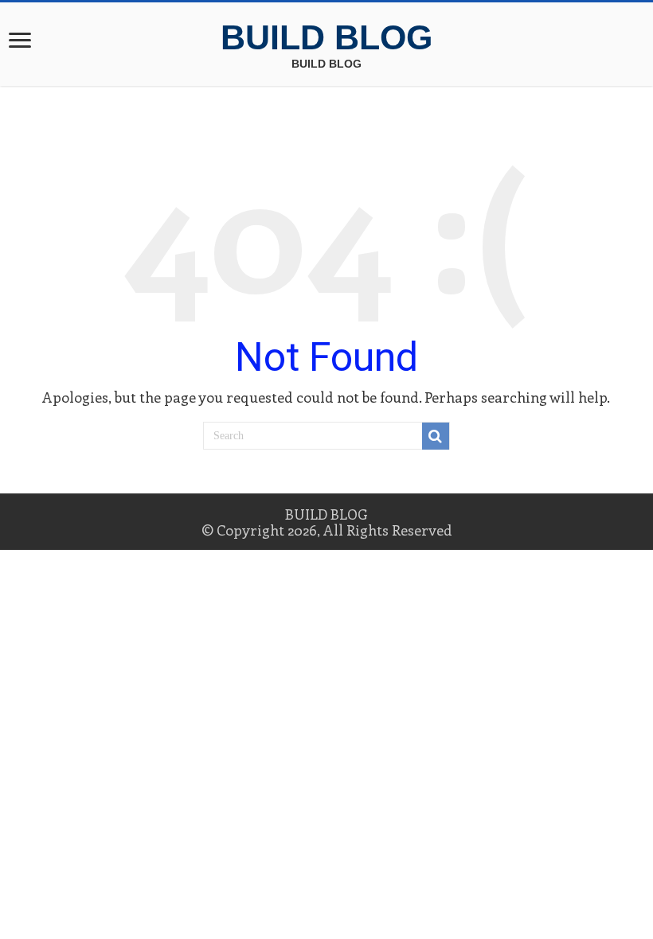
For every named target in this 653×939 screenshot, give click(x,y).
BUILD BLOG (326, 37)
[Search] (435, 436)
